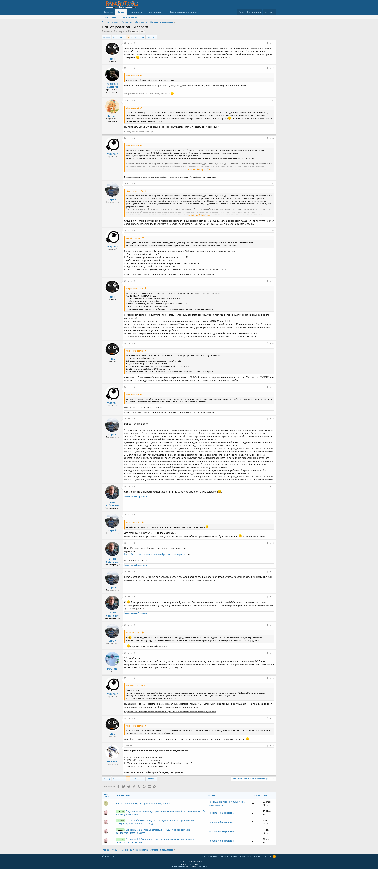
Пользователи (155, 11)
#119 (272, 718)
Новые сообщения (110, 17)
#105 (272, 183)
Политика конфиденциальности (236, 856)
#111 (272, 486)
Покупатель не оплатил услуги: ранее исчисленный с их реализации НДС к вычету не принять (160, 813)
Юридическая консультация (184, 11)
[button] (143, 12)
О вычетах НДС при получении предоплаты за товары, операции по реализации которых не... (157, 841)
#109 (272, 387)
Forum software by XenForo (189, 862)
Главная (108, 11)
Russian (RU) (110, 856)
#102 (272, 68)
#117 (272, 653)
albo (112, 58)
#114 (272, 572)
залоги (135, 31)
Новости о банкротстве (221, 812)
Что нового (136, 11)
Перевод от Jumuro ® (189, 864)
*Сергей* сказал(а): (135, 191)
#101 (272, 43)
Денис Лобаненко (112, 504)
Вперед (151, 37)
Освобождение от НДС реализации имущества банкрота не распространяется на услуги (153, 831)
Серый (112, 199)
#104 (272, 138)
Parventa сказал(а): (134, 685)
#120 (272, 746)
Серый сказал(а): (133, 238)
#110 (272, 419)
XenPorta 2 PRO (177, 866)
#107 (272, 281)
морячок (108, 31)
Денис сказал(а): (133, 522)
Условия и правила (210, 856)
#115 (272, 597)
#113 (272, 543)
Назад (107, 37)
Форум (121, 11)
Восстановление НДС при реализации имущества (143, 803)
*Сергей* (112, 153)
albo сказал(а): (132, 75)
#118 (272, 678)
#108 (272, 343)
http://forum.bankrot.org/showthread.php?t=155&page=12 (154, 554)
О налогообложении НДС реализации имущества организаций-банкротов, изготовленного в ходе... (155, 822)
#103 (272, 100)
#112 (272, 514)
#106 (272, 230)
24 (143, 37)
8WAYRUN (203, 866)
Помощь (257, 856)
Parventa (112, 668)
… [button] (117, 37)
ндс (142, 31)
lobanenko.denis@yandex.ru (135, 496)
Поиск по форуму (130, 17)
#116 (272, 625)
